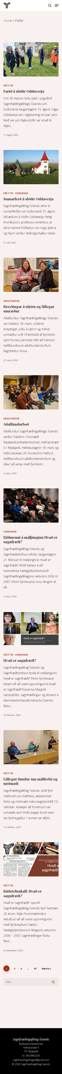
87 (35, 968)
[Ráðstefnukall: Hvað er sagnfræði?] (31, 859)
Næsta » (46, 968)
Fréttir (8, 85)
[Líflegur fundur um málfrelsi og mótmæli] (31, 747)
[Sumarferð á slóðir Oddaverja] (31, 167)
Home (7, 20)
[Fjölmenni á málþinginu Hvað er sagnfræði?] (31, 505)
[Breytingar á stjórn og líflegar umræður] (31, 275)
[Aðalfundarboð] (31, 392)
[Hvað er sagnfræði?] (31, 628)
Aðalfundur (11, 300)
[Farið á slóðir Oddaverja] (31, 59)
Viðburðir (21, 193)
